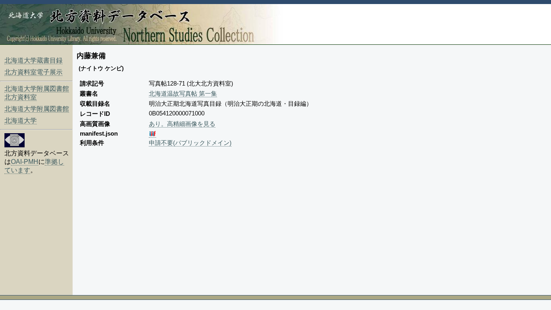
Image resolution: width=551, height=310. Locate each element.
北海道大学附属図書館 (36, 108)
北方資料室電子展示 (33, 72)
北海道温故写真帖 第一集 (183, 93)
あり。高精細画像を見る (182, 123)
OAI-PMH (24, 161)
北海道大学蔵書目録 (33, 60)
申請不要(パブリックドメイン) (190, 142)
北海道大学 (20, 120)
